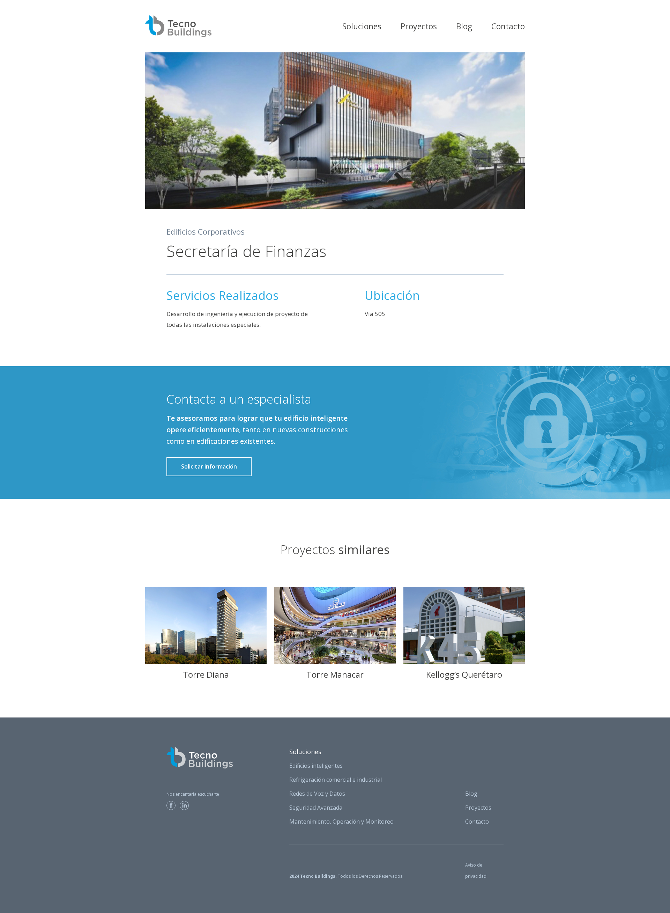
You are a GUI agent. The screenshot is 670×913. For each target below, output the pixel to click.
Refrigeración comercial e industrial (335, 779)
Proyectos (419, 26)
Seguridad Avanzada (315, 807)
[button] (361, 26)
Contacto (508, 26)
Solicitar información (209, 466)
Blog (464, 26)
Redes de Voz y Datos (317, 793)
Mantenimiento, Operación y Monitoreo (341, 821)
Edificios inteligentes (316, 766)
